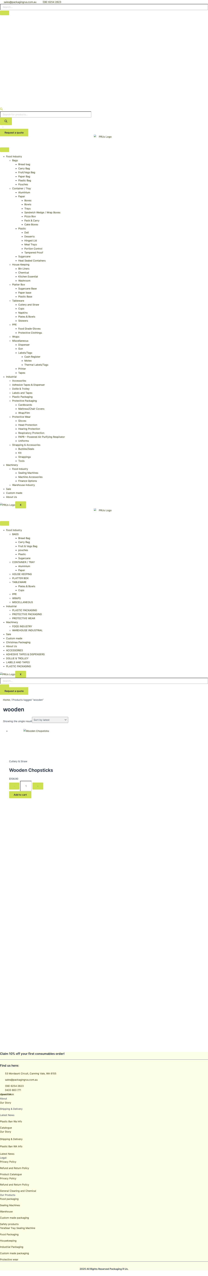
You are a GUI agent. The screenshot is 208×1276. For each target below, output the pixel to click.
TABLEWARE (19, 582)
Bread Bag (24, 538)
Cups (21, 308)
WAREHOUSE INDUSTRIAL (27, 630)
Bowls (27, 204)
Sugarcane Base (27, 288)
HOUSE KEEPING (22, 574)
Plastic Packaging (22, 396)
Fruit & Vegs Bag (27, 546)
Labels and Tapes (22, 392)
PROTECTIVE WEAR (23, 618)
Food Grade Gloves (29, 328)
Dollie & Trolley (21, 388)
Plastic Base (25, 296)
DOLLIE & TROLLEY (17, 658)
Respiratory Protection (31, 432)
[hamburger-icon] (4, 149)
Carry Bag (24, 168)
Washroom (24, 280)
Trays (27, 208)
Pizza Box (30, 216)
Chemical (23, 272)
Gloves (22, 420)
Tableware (18, 300)
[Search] (6, 121)
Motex (28, 360)
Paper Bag (24, 176)
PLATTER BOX (20, 578)
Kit (19, 452)
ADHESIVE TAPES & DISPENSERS (25, 654)
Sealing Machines (28, 472)
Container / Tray (21, 188)
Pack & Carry (31, 220)
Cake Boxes (31, 224)
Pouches (23, 184)
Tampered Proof (33, 252)
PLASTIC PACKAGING (24, 610)
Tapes (21, 372)
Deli (26, 232)
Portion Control (33, 248)
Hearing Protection (29, 428)
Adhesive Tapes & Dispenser (28, 384)
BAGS (15, 534)
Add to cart (20, 794)
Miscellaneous (20, 340)
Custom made (14, 492)
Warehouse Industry (23, 484)
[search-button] (4, 13)
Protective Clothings (30, 332)
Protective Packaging (24, 400)
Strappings (24, 456)
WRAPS (16, 598)
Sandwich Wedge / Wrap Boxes (42, 212)
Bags (15, 160)
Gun (20, 348)
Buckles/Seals (26, 448)
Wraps (15, 336)
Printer (22, 368)
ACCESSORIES (14, 650)
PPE (14, 324)
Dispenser (24, 344)
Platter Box (18, 284)
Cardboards (25, 404)
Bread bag (24, 164)
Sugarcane (24, 256)
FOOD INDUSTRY (22, 626)
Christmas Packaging (18, 642)
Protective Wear (21, 416)
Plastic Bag (24, 180)
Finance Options (27, 480)
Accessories (19, 380)
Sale (8, 488)
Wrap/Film (24, 412)
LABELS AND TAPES (18, 662)
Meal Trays (30, 244)
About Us (11, 496)
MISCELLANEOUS (22, 602)
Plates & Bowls (26, 316)
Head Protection (27, 424)
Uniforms (23, 440)
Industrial (11, 376)
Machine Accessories (30, 476)
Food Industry (14, 156)
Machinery (12, 464)
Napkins (23, 312)
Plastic (22, 228)
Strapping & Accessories (26, 444)
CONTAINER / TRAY (23, 562)
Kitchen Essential (28, 276)
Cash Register (32, 356)
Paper (21, 196)
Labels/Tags (25, 352)
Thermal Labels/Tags (36, 364)
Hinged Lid (30, 240)
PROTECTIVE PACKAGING (27, 614)
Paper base (24, 292)
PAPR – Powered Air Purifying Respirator (41, 436)
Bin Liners (23, 268)
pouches (23, 550)
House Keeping (20, 264)
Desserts (29, 236)
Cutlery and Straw (28, 304)
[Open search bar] (1, 109)
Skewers (23, 320)
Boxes (27, 200)
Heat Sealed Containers (32, 260)
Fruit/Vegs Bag (26, 172)
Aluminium (24, 192)
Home (6, 699)
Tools (21, 460)
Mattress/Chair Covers (31, 408)
